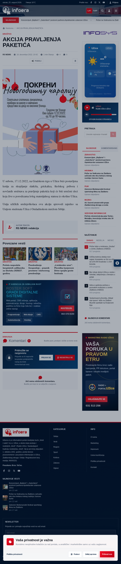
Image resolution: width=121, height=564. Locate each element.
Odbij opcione (91, 554)
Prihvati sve (107, 554)
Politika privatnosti (14, 554)
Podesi (77, 554)
